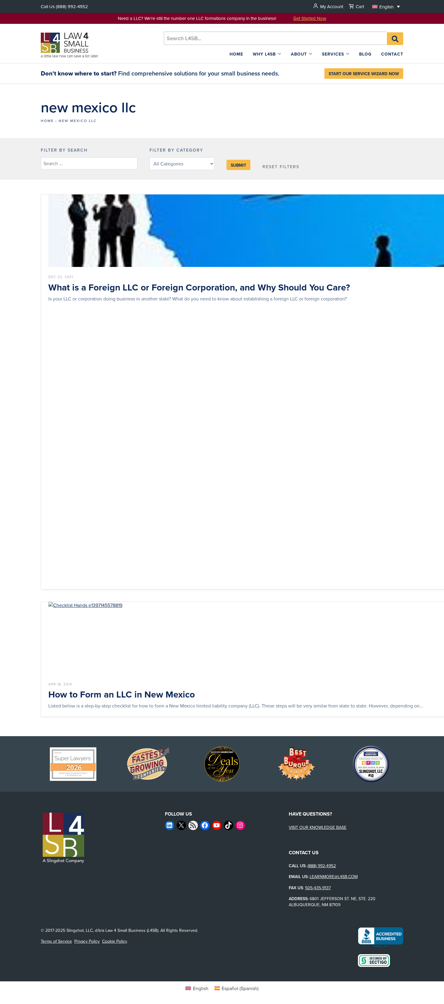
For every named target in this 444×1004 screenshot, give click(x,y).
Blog (365, 54)
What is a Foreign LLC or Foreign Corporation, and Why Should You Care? (199, 287)
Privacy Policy (87, 941)
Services (333, 54)
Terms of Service (56, 941)
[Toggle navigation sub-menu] (279, 54)
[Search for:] (275, 38)
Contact (392, 54)
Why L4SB (264, 54)
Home (236, 54)
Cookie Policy (114, 941)
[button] (386, 6)
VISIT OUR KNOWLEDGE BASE (317, 827)
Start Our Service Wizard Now (364, 74)
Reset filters (280, 167)
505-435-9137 (318, 888)
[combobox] (275, 38)
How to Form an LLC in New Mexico (121, 694)
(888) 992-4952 (72, 6)
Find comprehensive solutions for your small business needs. (160, 73)
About (299, 54)
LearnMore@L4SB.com (334, 877)
